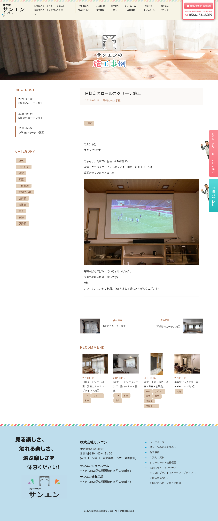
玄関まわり (151, 406)
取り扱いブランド (164, 8)
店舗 (179, 391)
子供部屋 (24, 185)
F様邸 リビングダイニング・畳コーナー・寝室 (125, 386)
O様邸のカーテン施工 (30, 103)
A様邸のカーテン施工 (114, 326)
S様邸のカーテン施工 (30, 117)
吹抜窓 (22, 204)
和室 (87, 400)
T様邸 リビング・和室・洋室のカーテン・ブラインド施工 (94, 386)
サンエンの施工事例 (100, 8)
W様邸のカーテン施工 (168, 326)
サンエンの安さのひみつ (83, 8)
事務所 (22, 223)
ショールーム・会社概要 (131, 8)
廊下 (21, 211)
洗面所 (149, 401)
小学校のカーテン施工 (31, 132)
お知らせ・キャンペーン (149, 8)
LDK (89, 123)
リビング (97, 395)
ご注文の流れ (114, 8)
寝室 (118, 400)
